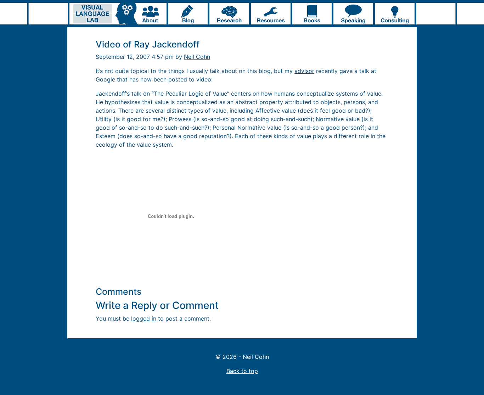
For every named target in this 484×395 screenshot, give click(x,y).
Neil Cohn (197, 56)
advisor (304, 70)
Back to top (242, 370)
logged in (143, 318)
